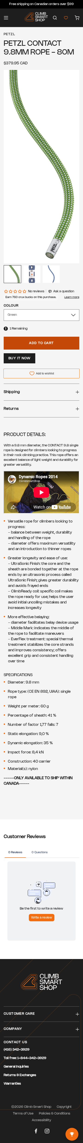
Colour (11, 305)
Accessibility (41, 1120)
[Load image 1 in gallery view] (12, 274)
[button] (55, 17)
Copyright (64, 1107)
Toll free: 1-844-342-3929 (25, 1058)
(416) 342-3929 (17, 1049)
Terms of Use (23, 1113)
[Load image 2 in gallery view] (32, 274)
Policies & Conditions (54, 1113)
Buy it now (19, 358)
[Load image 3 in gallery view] (51, 274)
